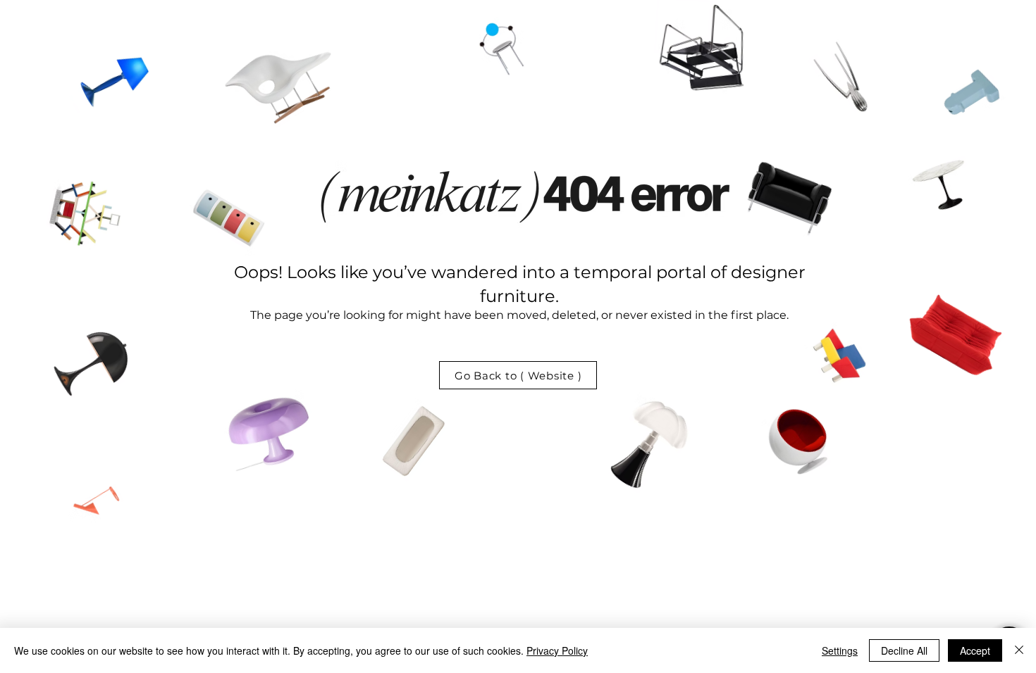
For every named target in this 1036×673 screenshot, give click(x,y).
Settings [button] (840, 650)
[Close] (1019, 650)
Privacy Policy (557, 650)
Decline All (904, 650)
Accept (975, 650)
